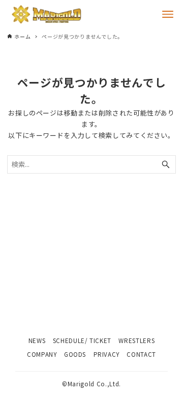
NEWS (37, 340)
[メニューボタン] (168, 14)
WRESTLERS (136, 340)
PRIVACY (107, 354)
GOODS (75, 354)
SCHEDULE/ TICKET (82, 340)
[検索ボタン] (166, 164)
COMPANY (42, 354)
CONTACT (141, 354)
